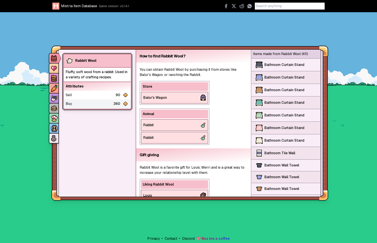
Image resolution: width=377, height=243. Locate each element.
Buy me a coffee (216, 238)
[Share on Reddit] (241, 6)
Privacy (153, 238)
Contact (170, 238)
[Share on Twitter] (233, 6)
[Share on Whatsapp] (249, 6)
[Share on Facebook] (226, 6)
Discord (188, 238)
